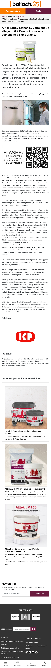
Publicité (4, 645)
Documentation (13, 11)
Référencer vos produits (10, 648)
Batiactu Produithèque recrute (12, 641)
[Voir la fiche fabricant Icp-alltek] (25, 336)
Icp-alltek (7, 353)
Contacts (4, 638)
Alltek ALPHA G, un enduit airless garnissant (25, 489)
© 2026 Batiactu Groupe (10, 657)
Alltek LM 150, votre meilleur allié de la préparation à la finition (22, 550)
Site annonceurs (32, 642)
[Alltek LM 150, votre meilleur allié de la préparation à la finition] (26, 525)
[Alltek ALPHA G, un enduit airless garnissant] (26, 465)
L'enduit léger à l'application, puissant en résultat (23, 432)
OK (33, 629)
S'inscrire (39, 593)
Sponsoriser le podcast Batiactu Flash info (13, 653)
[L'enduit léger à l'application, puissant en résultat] (26, 407)
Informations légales (33, 638)
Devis (38, 11)
